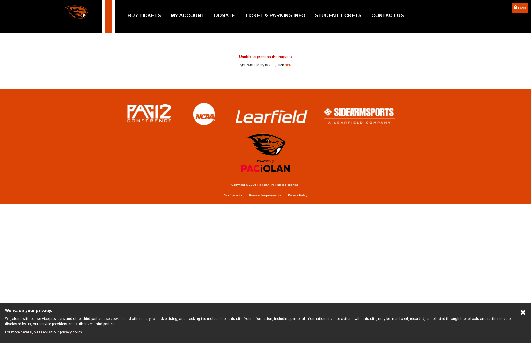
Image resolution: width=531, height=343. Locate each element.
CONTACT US (388, 15)
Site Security (233, 195)
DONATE (224, 15)
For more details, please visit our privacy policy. (44, 332)
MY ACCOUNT (187, 15)
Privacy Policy (297, 195)
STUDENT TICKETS (338, 15)
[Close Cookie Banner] (523, 313)
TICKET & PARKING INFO (275, 15)
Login (521, 8)
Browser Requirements (265, 195)
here (289, 65)
